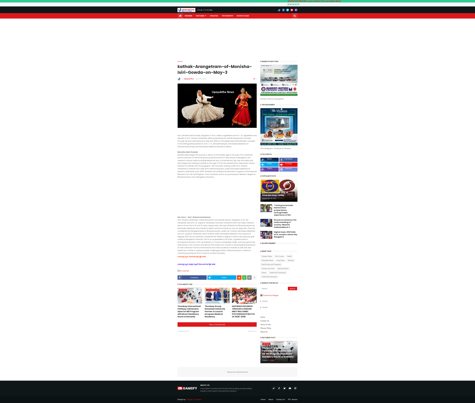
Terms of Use (265, 324)
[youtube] (291, 10)
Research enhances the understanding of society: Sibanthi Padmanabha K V (285, 223)
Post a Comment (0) (217, 324)
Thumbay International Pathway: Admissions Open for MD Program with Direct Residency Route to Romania (189, 311)
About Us (264, 332)
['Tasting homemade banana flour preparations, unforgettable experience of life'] (266, 208)
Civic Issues (279, 256)
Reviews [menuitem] (188, 16)
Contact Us (264, 321)
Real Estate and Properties (271, 264)
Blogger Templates (194, 399)
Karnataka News (267, 260)
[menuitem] (180, 16)
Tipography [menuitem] (227, 16)
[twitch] (296, 10)
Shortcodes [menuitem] (243, 16)
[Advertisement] (237, 39)
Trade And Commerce (269, 277)
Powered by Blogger (271, 295)
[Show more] (254, 277)
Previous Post (184, 331)
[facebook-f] (283, 10)
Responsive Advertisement (237, 372)
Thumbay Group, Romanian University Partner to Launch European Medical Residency (215, 311)
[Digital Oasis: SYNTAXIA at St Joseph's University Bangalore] (266, 235)
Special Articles (283, 268)
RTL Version (292, 399)
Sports (264, 273)
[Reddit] (239, 277)
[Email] (249, 277)
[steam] (279, 10)
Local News (280, 260)
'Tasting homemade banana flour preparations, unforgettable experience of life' (283, 210)
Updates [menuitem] (214, 16)
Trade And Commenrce (277, 273)
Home (180, 61)
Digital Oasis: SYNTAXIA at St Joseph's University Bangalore (285, 234)
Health (289, 256)
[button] (294, 16)
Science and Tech (268, 268)
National (291, 260)
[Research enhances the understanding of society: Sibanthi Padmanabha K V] (266, 223)
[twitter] (287, 10)
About (271, 399)
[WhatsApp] (244, 277)
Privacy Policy (265, 328)
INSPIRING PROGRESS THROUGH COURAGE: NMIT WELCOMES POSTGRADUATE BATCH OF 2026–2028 (243, 311)
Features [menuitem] (200, 16)
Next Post (251, 331)
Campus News (267, 256)
